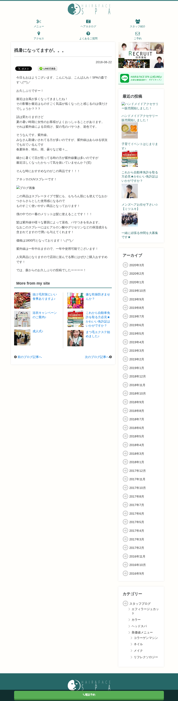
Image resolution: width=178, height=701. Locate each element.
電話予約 (90, 694)
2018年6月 (136, 428)
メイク (138, 650)
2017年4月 (136, 530)
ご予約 (138, 38)
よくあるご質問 (88, 38)
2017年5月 (136, 522)
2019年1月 (136, 368)
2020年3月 (136, 265)
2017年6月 (136, 513)
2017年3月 (136, 539)
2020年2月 (136, 273)
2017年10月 (137, 488)
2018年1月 (136, 462)
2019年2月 (136, 359)
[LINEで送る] (47, 68)
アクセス (39, 38)
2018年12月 (137, 376)
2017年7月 (136, 505)
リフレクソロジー (146, 657)
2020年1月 (136, 282)
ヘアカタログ (88, 26)
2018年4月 (136, 445)
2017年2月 (136, 548)
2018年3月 (136, 453)
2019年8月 (136, 307)
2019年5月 (136, 333)
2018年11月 (137, 385)
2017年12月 (137, 470)
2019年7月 (136, 316)
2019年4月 (136, 342)
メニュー (39, 26)
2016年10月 (137, 565)
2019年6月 (136, 325)
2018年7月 (136, 419)
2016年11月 (137, 556)
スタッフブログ (140, 603)
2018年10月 (137, 393)
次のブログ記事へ (97, 357)
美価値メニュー (142, 632)
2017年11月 (137, 479)
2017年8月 (136, 496)
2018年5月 (136, 436)
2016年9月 (136, 573)
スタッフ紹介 (137, 26)
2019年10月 (137, 290)
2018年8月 (136, 411)
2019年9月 (136, 299)
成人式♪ (38, 331)
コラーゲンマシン (146, 638)
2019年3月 (136, 350)
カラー (136, 619)
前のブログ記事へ (30, 357)
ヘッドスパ (139, 626)
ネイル (138, 644)
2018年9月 (136, 402)
